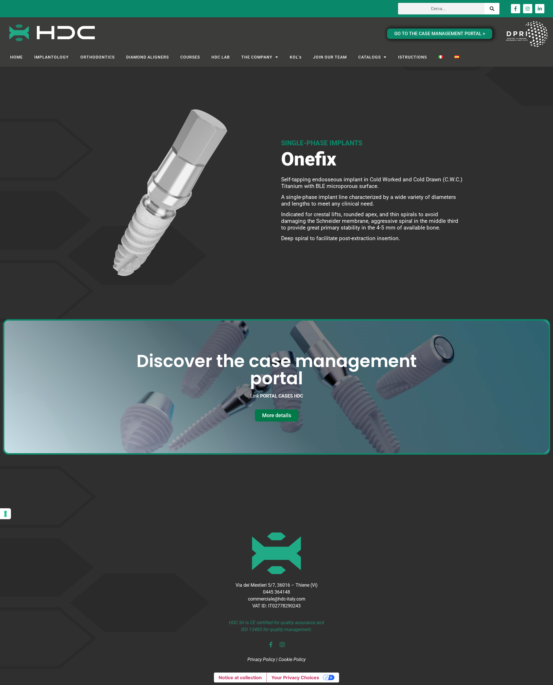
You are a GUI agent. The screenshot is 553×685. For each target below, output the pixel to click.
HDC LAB (220, 57)
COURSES (190, 57)
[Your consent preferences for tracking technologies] (5, 513)
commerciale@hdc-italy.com (276, 599)
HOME (16, 57)
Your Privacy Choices (295, 677)
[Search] (491, 8)
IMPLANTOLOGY (51, 57)
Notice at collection (240, 677)
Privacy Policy (261, 659)
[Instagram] (527, 8)
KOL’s (296, 57)
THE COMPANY (256, 57)
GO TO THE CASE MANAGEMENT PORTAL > (439, 33)
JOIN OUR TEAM (330, 57)
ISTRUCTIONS (412, 57)
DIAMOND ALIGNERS (147, 57)
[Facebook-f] (515, 8)
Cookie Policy (292, 659)
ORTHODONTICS (97, 57)
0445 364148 (276, 592)
